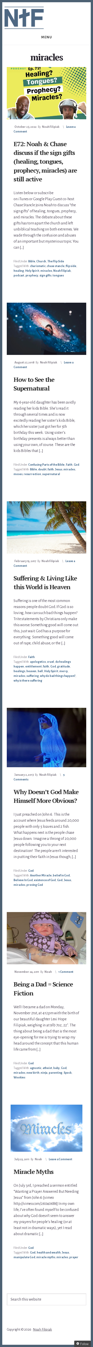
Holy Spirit (32, 270)
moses (18, 474)
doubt (42, 469)
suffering (32, 676)
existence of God (45, 880)
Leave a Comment (60, 1159)
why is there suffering (28, 680)
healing (19, 270)
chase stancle (55, 266)
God (76, 464)
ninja (44, 1072)
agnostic (35, 1068)
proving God (34, 884)
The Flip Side (55, 261)
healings (19, 671)
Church (41, 261)
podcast (19, 275)
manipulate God (24, 1257)
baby (56, 1068)
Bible (31, 261)
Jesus (58, 469)
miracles (46, 270)
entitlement (33, 666)
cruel (50, 661)
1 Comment (65, 971)
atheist (47, 1068)
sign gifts (45, 275)
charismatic (38, 266)
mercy (63, 671)
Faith (69, 464)
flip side (71, 266)
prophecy (32, 275)
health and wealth (49, 1252)
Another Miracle (41, 875)
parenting (55, 1072)
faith (51, 469)
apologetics (38, 661)
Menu (46, 37)
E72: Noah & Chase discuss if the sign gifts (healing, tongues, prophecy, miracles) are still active (45, 161)
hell (40, 671)
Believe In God (23, 880)
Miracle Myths (33, 1171)
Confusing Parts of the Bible (46, 464)
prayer (73, 1257)
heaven (31, 671)
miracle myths (45, 1257)
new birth (32, 1072)
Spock (68, 1072)
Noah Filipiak (61, 270)
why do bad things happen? (57, 676)
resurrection (32, 474)
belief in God (61, 875)
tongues (58, 275)
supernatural (51, 474)
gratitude (63, 666)
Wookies (19, 1077)
